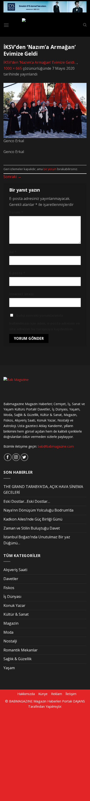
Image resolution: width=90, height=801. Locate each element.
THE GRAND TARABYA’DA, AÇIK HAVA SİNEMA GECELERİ (43, 489)
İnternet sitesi (21, 294)
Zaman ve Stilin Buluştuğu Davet (31, 528)
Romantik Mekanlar (20, 650)
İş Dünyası (12, 596)
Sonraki (12, 176)
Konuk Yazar (14, 605)
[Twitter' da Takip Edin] (24, 457)
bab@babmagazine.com (56, 446)
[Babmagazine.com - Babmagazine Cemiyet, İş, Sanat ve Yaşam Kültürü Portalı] (45, 25)
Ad (12, 252)
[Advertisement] (45, 754)
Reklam (56, 694)
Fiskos (8, 587)
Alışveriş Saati (15, 569)
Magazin (10, 623)
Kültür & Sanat (16, 614)
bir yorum (50, 169)
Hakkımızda (26, 694)
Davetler (10, 578)
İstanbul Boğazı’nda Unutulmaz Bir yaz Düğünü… (36, 539)
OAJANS (79, 701)
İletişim (71, 694)
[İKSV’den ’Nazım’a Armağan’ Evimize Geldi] (45, 110)
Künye (43, 694)
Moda (8, 632)
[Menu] (6, 25)
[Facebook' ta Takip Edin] (8, 457)
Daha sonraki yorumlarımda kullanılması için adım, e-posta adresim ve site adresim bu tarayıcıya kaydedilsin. (44, 322)
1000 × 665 (12, 68)
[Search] (85, 25)
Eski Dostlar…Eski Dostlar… (26, 501)
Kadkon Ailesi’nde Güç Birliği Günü (32, 519)
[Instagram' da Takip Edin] (16, 457)
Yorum (16, 212)
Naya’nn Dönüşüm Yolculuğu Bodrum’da (38, 510)
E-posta (17, 273)
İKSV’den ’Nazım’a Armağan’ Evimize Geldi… (40, 62)
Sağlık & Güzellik (17, 658)
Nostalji (10, 641)
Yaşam (9, 667)
